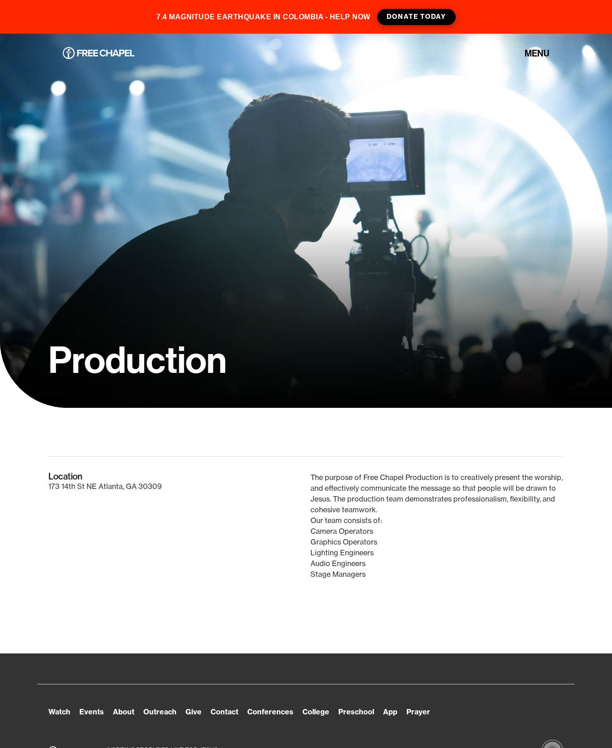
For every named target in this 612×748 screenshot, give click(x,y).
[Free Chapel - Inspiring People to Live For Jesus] (98, 53)
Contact (224, 711)
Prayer (418, 711)
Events (91, 711)
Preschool (356, 711)
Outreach (160, 711)
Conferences (270, 711)
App (390, 711)
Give (193, 711)
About (123, 711)
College (315, 711)
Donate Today (416, 17)
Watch (59, 711)
